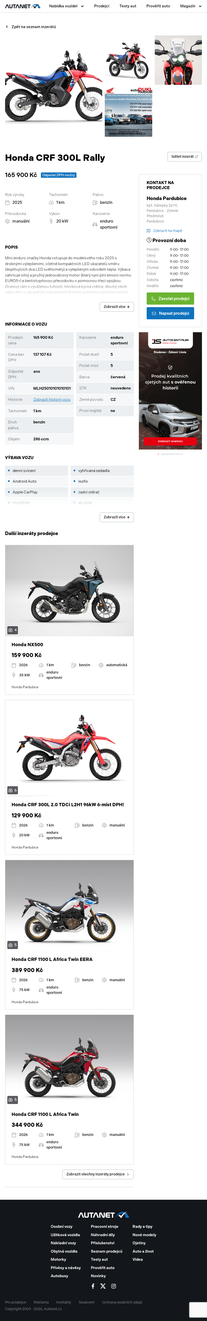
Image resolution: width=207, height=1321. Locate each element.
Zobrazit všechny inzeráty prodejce (95, 1174)
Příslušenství (102, 1243)
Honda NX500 (27, 644)
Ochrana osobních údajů (122, 1302)
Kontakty (63, 1302)
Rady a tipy (142, 1226)
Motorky (58, 1259)
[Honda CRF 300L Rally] (53, 86)
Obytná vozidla (64, 1251)
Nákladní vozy (63, 1243)
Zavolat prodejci (174, 298)
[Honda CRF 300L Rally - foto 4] (128, 112)
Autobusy (59, 1276)
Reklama (41, 1302)
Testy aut (127, 6)
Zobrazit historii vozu (51, 399)
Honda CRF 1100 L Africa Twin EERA (52, 959)
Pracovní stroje (104, 1226)
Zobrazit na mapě (167, 231)
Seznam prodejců (106, 1251)
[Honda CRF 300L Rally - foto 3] (178, 60)
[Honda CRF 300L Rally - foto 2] (128, 60)
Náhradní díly (103, 1235)
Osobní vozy (61, 1226)
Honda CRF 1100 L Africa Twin (45, 1114)
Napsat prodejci (174, 313)
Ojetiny (139, 1243)
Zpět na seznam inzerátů (34, 27)
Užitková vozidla (65, 1235)
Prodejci (101, 6)
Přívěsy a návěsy (66, 1268)
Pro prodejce (15, 1302)
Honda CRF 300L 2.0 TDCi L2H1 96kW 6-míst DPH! (68, 804)
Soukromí (87, 1302)
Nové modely (144, 1235)
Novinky (98, 1276)
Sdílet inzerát (182, 156)
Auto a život (143, 1251)
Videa (138, 1259)
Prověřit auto (158, 6)
